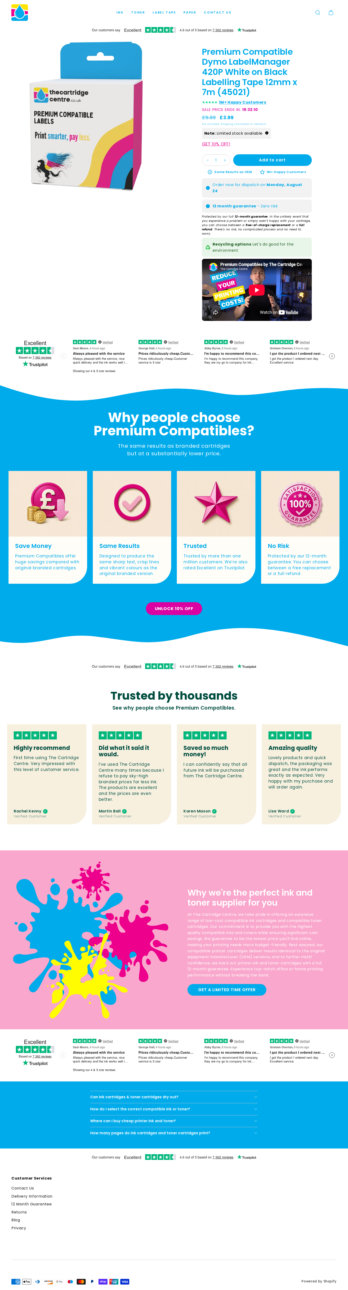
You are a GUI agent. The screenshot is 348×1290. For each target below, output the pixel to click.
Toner (138, 12)
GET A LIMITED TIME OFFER (227, 990)
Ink (120, 12)
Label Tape (164, 12)
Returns (19, 1212)
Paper (189, 12)
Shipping (227, 124)
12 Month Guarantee (31, 1204)
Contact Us (218, 12)
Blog (15, 1220)
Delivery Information (32, 1196)
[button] (317, 12)
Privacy (18, 1228)
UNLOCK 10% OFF (174, 608)
